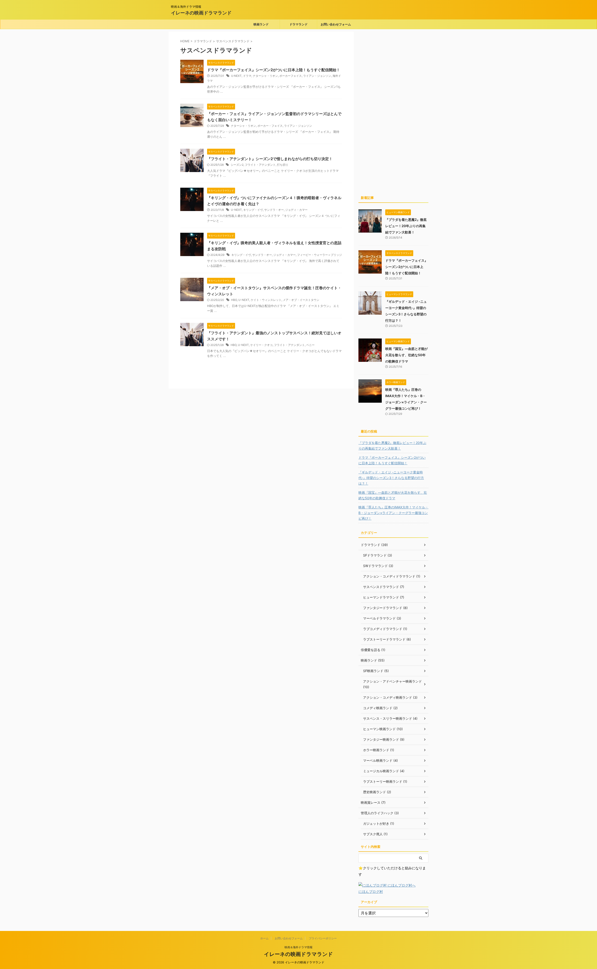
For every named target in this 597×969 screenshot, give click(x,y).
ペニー (310, 345)
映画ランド (261, 24)
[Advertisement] (393, 114)
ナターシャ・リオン (265, 76)
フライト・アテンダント (260, 164)
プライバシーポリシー (323, 938)
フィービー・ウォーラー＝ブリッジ (319, 255)
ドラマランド (298, 24)
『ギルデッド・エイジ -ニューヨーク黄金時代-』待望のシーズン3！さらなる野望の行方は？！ (391, 477)
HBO (234, 300)
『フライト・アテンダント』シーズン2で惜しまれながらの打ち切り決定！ (270, 158)
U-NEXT (236, 209)
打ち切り (282, 164)
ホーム (264, 938)
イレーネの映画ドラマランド (201, 13)
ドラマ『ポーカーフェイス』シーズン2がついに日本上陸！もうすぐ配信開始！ (273, 69)
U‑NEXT (236, 76)
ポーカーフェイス (290, 76)
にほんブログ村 (370, 891)
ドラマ (247, 76)
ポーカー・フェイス (270, 125)
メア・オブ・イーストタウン (301, 300)
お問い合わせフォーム (336, 24)
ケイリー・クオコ (261, 345)
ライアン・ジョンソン (317, 76)
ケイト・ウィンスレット (266, 300)
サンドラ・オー (274, 209)
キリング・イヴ (253, 209)
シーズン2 (237, 164)
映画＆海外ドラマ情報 (298, 947)
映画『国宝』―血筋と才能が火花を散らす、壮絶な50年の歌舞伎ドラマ (406, 355)
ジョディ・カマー (296, 209)
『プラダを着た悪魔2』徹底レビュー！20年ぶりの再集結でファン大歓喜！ (406, 226)
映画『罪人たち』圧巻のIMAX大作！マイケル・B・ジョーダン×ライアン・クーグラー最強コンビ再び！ (393, 512)
